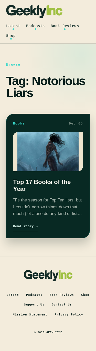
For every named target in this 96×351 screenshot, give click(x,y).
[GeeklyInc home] (34, 11)
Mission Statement (30, 314)
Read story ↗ (25, 226)
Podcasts (35, 26)
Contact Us (62, 304)
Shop (11, 35)
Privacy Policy (69, 314)
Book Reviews (65, 26)
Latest (13, 26)
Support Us (34, 304)
